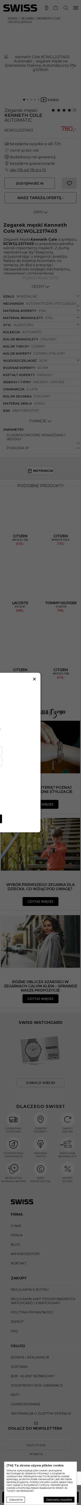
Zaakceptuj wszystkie (59, 1499)
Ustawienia (15, 1499)
